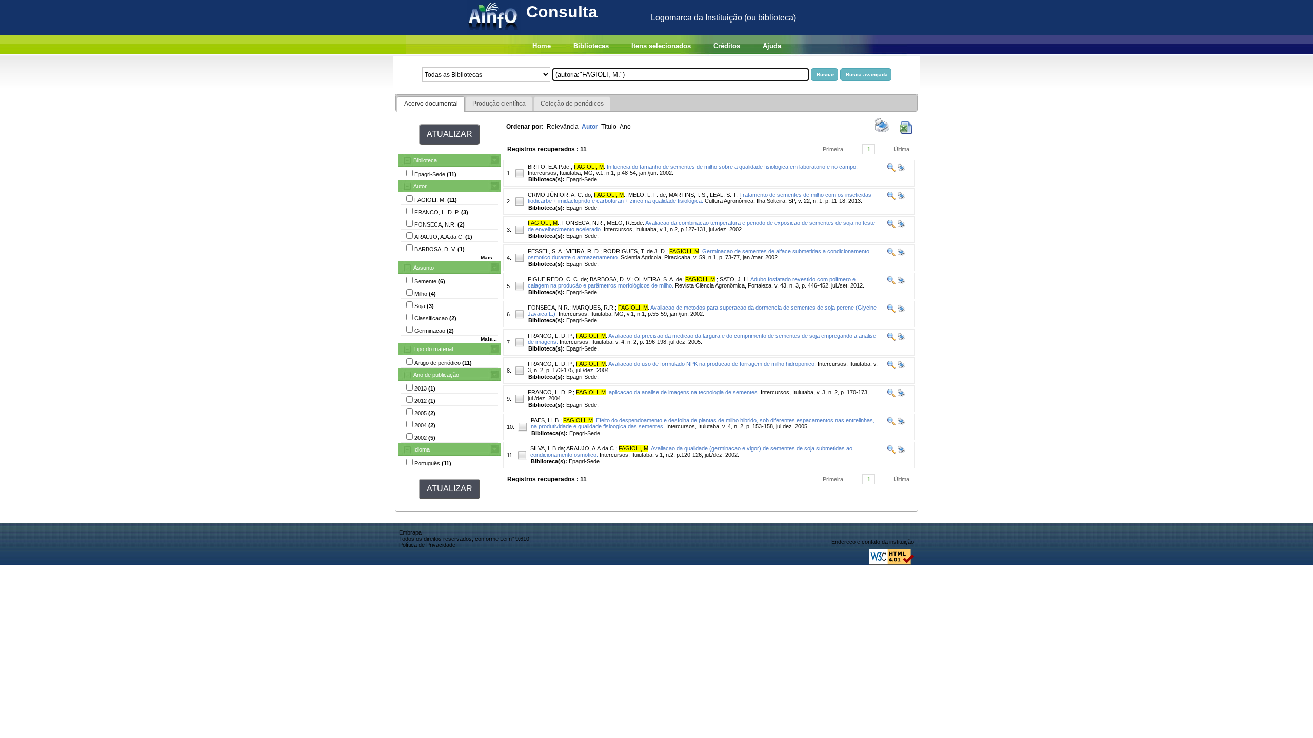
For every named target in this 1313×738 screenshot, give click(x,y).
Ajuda (772, 46)
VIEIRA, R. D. (583, 251)
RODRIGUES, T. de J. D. (634, 251)
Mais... (489, 257)
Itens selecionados (661, 46)
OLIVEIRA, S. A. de (658, 279)
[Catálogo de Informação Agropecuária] (494, 32)
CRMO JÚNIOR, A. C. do (559, 195)
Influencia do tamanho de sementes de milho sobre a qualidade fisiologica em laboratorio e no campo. (732, 166)
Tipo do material (433, 349)
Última (901, 149)
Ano (625, 126)
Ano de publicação (436, 375)
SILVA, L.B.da (547, 448)
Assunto (423, 267)
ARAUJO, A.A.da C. (590, 448)
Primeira (833, 149)
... (852, 149)
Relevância (563, 126)
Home (541, 46)
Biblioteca (425, 160)
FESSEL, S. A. (545, 251)
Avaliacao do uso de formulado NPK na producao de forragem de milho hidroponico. (712, 364)
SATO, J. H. (734, 279)
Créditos (726, 46)
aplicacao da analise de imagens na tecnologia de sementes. (684, 392)
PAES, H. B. (545, 420)
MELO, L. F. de (647, 195)
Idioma (421, 449)
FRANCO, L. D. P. (550, 336)
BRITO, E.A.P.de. (549, 166)
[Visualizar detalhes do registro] (891, 170)
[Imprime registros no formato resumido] (882, 131)
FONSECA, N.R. (583, 223)
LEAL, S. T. (724, 195)
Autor (420, 186)
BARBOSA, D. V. (610, 279)
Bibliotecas (591, 46)
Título (608, 126)
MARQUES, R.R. (593, 307)
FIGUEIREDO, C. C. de (557, 279)
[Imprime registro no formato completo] (900, 170)
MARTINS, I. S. (688, 195)
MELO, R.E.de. (625, 223)
